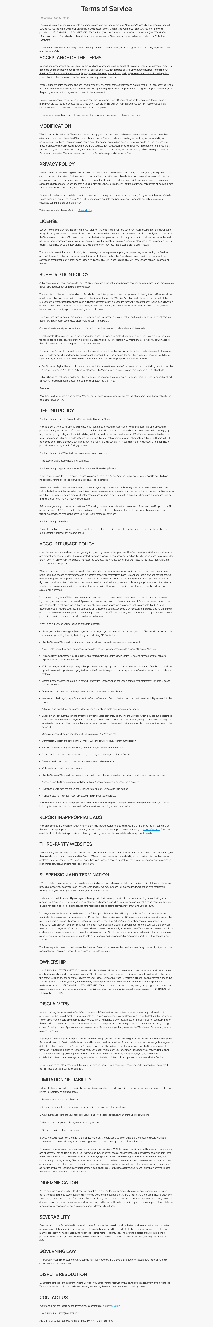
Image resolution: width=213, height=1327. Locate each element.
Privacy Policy (85, 210)
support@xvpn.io (151, 829)
